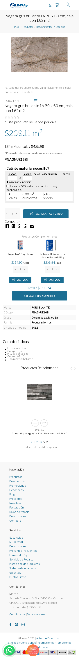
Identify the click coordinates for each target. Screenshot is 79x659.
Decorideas (16, 490)
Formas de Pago (19, 555)
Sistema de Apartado (22, 568)
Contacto (15, 520)
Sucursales (16, 537)
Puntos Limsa (17, 577)
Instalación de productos (24, 563)
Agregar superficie (19, 182)
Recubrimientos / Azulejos (50, 27)
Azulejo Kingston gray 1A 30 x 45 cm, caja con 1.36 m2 (39, 433)
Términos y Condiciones (21, 642)
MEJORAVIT (16, 542)
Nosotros (15, 503)
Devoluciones (17, 516)
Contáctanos (17, 614)
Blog (12, 494)
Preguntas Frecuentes (23, 550)
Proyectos (15, 498)
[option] (39, 57)
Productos (28, 27)
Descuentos (17, 481)
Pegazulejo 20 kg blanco (20, 254)
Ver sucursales (36, 614)
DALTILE (39, 429)
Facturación (16, 507)
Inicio (16, 27)
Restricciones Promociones (54, 642)
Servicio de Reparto (21, 559)
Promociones (17, 485)
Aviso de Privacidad (48, 638)
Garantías (15, 572)
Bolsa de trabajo (19, 511)
